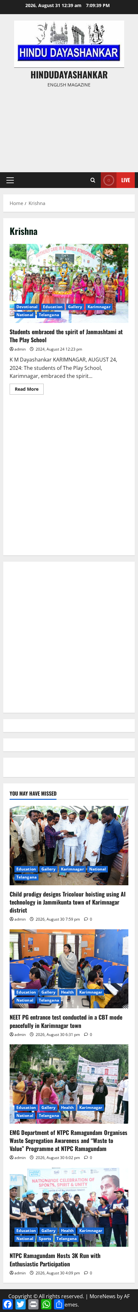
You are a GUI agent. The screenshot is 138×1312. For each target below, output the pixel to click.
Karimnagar (99, 306)
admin (20, 349)
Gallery (75, 306)
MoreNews (103, 1296)
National (24, 314)
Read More (29, 390)
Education (53, 306)
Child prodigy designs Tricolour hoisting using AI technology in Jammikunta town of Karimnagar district (67, 902)
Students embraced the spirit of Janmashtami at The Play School (69, 283)
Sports (45, 1238)
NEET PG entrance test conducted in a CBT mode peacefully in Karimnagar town (66, 1021)
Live (125, 180)
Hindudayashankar (69, 74)
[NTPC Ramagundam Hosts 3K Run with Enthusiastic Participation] (69, 1207)
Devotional (27, 306)
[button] (10, 180)
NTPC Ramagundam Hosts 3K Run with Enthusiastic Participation (55, 1259)
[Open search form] (93, 180)
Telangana (49, 314)
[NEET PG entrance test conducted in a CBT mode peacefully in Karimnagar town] (69, 969)
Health (67, 992)
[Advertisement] (69, 127)
